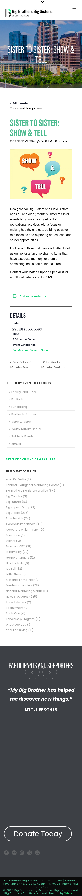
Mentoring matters (19, 585)
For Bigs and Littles (24, 392)
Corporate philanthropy (22, 529)
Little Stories (14, 574)
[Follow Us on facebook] (6, 852)
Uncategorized (16, 624)
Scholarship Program (20, 619)
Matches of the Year (20, 580)
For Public (17, 399)
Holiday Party (15, 563)
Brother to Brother (23, 414)
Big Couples (14, 496)
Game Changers (17, 557)
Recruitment (14, 608)
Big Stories (13, 513)
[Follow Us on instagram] (22, 852)
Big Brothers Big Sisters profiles (27, 490)
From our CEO (15, 546)
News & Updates (17, 596)
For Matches (20, 350)
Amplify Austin (16, 479)
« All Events (19, 103)
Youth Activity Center (26, 429)
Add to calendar (30, 296)
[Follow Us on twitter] (29, 852)
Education (13, 535)
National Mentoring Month (24, 591)
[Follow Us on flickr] (14, 852)
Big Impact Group (18, 507)
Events (10, 541)
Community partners (20, 524)
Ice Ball (11, 568)
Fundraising (19, 407)
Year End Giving (16, 630)
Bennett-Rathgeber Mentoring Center (32, 485)
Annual (16, 444)
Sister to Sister (39, 350)
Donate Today (38, 834)
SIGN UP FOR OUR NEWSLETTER (30, 459)
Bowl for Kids (14, 518)
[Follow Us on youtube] (37, 852)
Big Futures (13, 502)
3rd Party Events (22, 436)
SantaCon (13, 613)
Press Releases (16, 602)
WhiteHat (71, 893)
